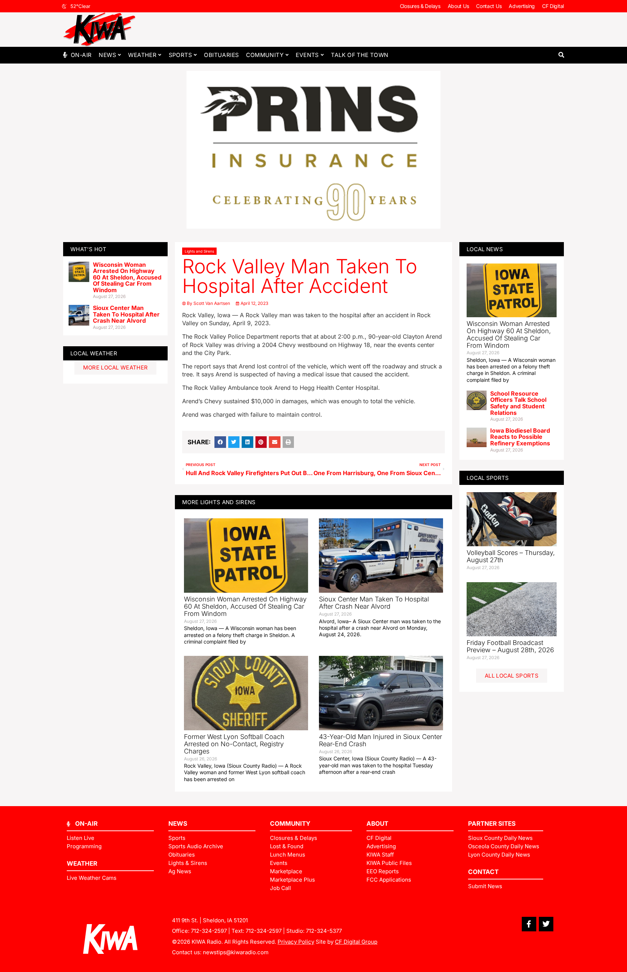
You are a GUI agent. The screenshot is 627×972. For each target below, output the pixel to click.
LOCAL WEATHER (93, 353)
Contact (483, 871)
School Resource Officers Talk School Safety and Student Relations (518, 403)
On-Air (81, 55)
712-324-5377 (324, 930)
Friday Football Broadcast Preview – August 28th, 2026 (510, 646)
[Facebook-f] (529, 924)
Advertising (522, 6)
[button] (561, 55)
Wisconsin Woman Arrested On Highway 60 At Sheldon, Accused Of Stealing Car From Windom (127, 277)
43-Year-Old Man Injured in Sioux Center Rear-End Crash (380, 740)
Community (265, 55)
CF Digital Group (356, 941)
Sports (180, 55)
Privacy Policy (296, 941)
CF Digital (553, 6)
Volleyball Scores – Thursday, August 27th (511, 556)
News (107, 55)
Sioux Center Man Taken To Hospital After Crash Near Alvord (126, 314)
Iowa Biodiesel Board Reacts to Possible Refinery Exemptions (520, 437)
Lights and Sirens (199, 251)
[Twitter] (546, 924)
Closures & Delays (420, 6)
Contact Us (488, 6)
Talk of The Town (359, 55)
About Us (458, 6)
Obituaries (221, 55)
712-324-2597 (209, 930)
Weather (142, 55)
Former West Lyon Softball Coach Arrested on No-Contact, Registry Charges (234, 744)
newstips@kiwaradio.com (236, 952)
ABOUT (377, 823)
